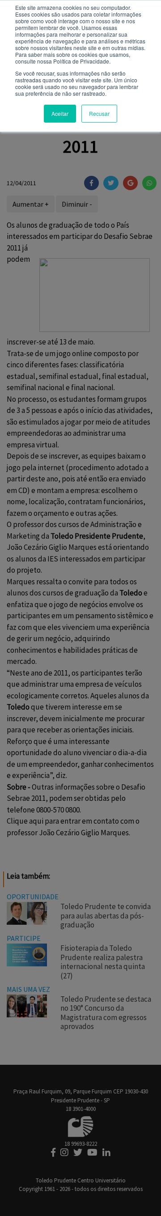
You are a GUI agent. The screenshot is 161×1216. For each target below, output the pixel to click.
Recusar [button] (99, 113)
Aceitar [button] (59, 113)
